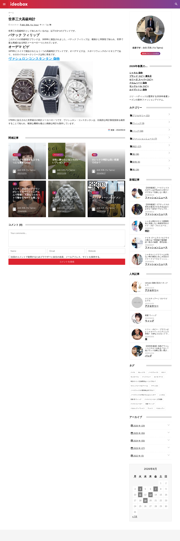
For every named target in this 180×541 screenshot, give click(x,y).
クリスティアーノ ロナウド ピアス (156, 300)
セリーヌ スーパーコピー (141, 79)
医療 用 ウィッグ (136, 399)
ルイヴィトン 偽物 (138, 89)
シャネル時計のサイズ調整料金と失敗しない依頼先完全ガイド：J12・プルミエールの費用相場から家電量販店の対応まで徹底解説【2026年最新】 (157, 223)
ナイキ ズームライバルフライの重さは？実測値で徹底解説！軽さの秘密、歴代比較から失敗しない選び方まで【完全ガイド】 (157, 240)
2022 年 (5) (138, 456)
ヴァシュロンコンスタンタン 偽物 (34, 58)
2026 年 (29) (139, 426)
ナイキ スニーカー (136, 404)
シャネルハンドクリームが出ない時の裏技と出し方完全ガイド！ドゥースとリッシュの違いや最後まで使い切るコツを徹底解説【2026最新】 (157, 256)
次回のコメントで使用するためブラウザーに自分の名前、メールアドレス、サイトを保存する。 (56, 257)
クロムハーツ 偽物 (138, 83)
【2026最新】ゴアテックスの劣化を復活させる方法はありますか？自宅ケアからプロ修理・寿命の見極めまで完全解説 (157, 206)
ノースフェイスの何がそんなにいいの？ (143, 395)
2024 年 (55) (139, 441)
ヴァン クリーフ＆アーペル (139, 386)
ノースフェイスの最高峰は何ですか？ (143, 390)
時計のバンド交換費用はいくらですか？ (143, 381)
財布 (136, 162)
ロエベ (163, 372)
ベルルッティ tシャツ (138, 408)
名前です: (136, 47)
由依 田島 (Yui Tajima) (30, 25)
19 (145, 500)
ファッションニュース (144, 139)
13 (150, 495)
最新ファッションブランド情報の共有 (19, 4)
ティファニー (146, 377)
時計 (136, 146)
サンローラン (135, 377)
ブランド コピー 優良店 (140, 76)
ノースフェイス (153, 372)
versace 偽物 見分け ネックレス (156, 284)
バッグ (137, 131)
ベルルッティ (160, 408)
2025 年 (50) (139, 433)
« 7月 (134, 516)
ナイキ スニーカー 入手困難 (153, 399)
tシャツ (150, 408)
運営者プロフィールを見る (150, 53)
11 (140, 495)
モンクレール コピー (139, 86)
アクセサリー (141, 115)
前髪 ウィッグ (151, 315)
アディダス (154, 386)
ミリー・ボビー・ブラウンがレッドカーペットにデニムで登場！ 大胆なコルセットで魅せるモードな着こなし (157, 331)
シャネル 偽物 (136, 73)
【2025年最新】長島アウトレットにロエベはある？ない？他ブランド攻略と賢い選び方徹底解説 (157, 348)
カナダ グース (158, 377)
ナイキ (133, 372)
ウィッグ (138, 123)
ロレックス (141, 372)
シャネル (162, 395)
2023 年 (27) (139, 448)
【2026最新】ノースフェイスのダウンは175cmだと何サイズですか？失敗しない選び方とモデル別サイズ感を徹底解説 (157, 190)
